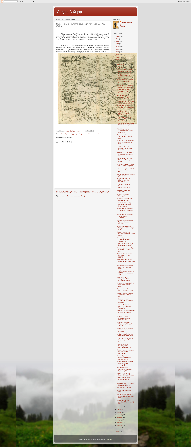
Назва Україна (65, 134)
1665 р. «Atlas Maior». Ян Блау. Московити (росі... (125, 334)
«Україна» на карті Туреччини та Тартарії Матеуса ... (125, 300)
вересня (120, 407)
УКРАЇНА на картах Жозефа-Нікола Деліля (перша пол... (125, 130)
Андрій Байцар (69, 12)
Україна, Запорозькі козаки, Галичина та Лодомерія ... (125, 124)
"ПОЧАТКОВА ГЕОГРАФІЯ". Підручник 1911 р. (126, 384)
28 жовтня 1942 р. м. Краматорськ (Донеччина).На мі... (124, 186)
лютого (119, 425)
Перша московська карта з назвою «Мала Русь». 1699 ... (125, 142)
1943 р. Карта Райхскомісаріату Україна (123, 113)
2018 (117, 57)
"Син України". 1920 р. (124, 387)
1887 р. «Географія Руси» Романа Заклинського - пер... (125, 75)
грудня (119, 62)
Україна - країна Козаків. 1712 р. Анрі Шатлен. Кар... (125, 136)
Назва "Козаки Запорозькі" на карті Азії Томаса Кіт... (125, 86)
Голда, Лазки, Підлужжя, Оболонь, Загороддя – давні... (125, 160)
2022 (117, 46)
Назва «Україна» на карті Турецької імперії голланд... (125, 222)
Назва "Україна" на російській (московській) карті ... (125, 402)
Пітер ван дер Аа (93, 134)
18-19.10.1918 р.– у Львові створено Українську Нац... (125, 170)
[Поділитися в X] (90, 131)
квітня (119, 420)
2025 (117, 39)
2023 (117, 44)
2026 (117, 36)
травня (119, 417)
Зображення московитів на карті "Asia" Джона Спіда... (125, 284)
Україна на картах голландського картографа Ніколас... (125, 345)
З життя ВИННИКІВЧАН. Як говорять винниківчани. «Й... (125, 154)
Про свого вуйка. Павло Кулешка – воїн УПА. (124, 70)
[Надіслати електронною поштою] (86, 131)
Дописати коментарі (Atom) (76, 196)
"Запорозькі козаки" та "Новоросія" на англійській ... (124, 119)
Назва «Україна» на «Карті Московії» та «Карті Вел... (125, 249)
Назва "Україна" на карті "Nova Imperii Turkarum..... (125, 216)
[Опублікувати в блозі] (88, 131)
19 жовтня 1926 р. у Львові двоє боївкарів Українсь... (126, 164)
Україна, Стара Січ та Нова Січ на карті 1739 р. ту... (125, 289)
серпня (119, 409)
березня (120, 422)
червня (119, 415)
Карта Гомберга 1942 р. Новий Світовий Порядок (125, 374)
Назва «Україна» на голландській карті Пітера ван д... (126, 233)
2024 (117, 41)
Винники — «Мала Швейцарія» (123, 195)
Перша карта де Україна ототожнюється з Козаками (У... (125, 329)
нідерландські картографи (79, 134)
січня (119, 428)
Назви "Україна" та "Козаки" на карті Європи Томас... (126, 102)
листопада (120, 64)
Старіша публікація (100, 192)
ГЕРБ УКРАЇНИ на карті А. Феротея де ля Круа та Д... (125, 340)
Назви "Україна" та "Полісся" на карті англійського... (123, 97)
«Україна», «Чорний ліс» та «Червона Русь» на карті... (126, 312)
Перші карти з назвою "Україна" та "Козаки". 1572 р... (124, 324)
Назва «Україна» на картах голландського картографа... (125, 351)
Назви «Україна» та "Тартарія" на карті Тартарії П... (123, 239)
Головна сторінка (82, 192)
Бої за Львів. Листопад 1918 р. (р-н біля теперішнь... (124, 180)
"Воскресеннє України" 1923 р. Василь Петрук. (125, 391)
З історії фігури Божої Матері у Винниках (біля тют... (125, 396)
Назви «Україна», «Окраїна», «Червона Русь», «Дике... (124, 369)
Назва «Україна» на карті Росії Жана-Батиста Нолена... (125, 267)
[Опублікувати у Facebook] (91, 131)
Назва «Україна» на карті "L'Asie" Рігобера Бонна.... (125, 81)
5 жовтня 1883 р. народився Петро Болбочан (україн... (124, 278)
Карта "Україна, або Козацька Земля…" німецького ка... (124, 379)
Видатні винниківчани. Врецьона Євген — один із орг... (125, 227)
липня (119, 412)
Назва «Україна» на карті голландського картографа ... (125, 363)
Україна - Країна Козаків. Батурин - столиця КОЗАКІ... (125, 255)
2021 (117, 49)
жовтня (119, 67)
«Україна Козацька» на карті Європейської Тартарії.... (124, 306)
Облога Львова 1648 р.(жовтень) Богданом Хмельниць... (124, 204)
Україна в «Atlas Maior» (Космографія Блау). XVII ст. (126, 261)
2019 (117, 54)
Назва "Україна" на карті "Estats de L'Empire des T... (125, 210)
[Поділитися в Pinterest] (93, 131)
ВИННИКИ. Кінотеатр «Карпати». (124, 190)
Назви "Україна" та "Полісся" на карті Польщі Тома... (123, 91)
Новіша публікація (64, 192)
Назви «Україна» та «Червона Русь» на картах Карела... (124, 357)
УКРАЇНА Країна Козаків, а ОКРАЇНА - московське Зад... (125, 273)
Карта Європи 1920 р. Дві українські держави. (125, 244)
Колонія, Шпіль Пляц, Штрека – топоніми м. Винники (124, 148)
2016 (117, 431)
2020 (117, 52)
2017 (117, 59)
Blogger (109, 439)
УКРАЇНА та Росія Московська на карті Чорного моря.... (124, 318)
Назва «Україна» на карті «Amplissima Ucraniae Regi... (125, 294)
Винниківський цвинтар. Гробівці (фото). (124, 199)
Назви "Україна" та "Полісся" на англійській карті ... (125, 107)
